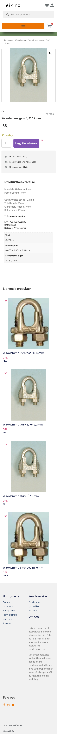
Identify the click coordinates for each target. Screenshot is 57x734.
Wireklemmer (21, 40)
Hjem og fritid (10, 614)
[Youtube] (13, 705)
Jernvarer (8, 40)
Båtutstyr (7, 602)
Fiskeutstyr (8, 606)
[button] (23, 26)
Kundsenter (34, 602)
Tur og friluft (9, 610)
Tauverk (7, 623)
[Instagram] (8, 705)
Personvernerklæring (12, 725)
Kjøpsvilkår (33, 606)
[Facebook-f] (4, 705)
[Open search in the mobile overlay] (28, 14)
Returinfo (33, 610)
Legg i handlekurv (26, 143)
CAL (3, 111)
